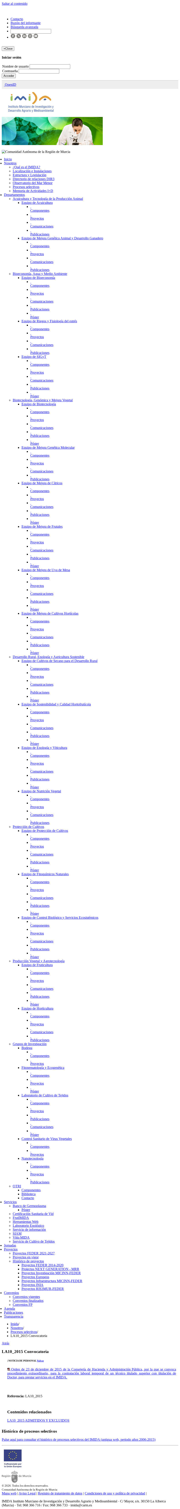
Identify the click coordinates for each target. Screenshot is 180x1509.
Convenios (11, 1293)
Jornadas (10, 1245)
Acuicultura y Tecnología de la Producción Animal (48, 199)
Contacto (28, 1198)
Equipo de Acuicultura (37, 203)
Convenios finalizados (28, 1301)
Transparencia (13, 1316)
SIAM (17, 1233)
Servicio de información (29, 1229)
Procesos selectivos (26, 187)
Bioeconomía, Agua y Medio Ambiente (40, 274)
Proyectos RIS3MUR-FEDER (43, 1289)
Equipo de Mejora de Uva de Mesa (46, 570)
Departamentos (14, 195)
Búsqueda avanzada (24, 27)
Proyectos (37, 218)
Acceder (9, 75)
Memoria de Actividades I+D (33, 191)
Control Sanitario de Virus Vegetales (47, 1139)
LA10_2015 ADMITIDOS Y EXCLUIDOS (38, 1420)
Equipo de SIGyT (34, 357)
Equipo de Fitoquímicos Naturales (45, 874)
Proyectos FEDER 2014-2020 (42, 1265)
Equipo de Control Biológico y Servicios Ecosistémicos (60, 917)
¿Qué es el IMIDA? (26, 167)
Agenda (9, 1308)
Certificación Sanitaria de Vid (33, 1214)
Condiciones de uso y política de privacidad (115, 1493)
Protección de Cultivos (28, 827)
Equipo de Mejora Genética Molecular (48, 447)
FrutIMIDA (21, 1218)
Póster (34, 317)
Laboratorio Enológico (28, 1225)
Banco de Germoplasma (29, 1206)
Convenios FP (22, 1304)
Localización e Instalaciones (32, 171)
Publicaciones (39, 234)
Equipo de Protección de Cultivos (45, 831)
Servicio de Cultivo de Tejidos (34, 1241)
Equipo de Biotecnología (39, 404)
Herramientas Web (25, 1222)
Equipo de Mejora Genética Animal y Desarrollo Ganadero (62, 238)
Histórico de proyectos (28, 1261)
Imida (14, 1324)
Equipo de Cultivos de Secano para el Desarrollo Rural (59, 661)
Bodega (27, 1048)
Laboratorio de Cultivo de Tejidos (45, 1095)
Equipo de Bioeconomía (38, 278)
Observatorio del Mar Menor (32, 183)
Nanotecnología (32, 1158)
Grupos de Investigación (30, 1044)
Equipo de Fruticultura (37, 965)
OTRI (17, 1186)
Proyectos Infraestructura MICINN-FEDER (52, 1281)
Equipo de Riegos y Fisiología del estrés (49, 321)
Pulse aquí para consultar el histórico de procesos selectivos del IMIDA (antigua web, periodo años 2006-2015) (78, 1439)
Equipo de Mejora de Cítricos (42, 483)
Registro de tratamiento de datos (60, 1493)
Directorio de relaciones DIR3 (33, 179)
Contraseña (10, 71)
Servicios (10, 1202)
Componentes (39, 210)
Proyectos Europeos (35, 1277)
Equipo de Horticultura (37, 1008)
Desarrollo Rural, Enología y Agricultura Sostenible (48, 657)
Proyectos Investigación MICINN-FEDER (51, 1273)
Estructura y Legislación (29, 175)
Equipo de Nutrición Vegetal (41, 791)
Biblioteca (29, 1194)
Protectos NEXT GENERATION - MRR (50, 1269)
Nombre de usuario (16, 66)
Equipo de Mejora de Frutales (42, 526)
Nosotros (10, 163)
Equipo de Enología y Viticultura (44, 748)
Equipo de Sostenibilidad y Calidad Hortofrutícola (56, 704)
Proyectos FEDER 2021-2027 (34, 1253)
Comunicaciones (41, 226)
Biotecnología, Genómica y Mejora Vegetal (43, 400)
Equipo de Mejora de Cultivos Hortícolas (50, 613)
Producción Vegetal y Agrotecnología (39, 961)
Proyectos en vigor (26, 1257)
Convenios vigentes (26, 1297)
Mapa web (9, 1493)
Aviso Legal (27, 1493)
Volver (40, 1360)
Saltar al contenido (14, 3)
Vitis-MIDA (21, 1237)
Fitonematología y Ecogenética (43, 1067)
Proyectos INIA (32, 1285)
